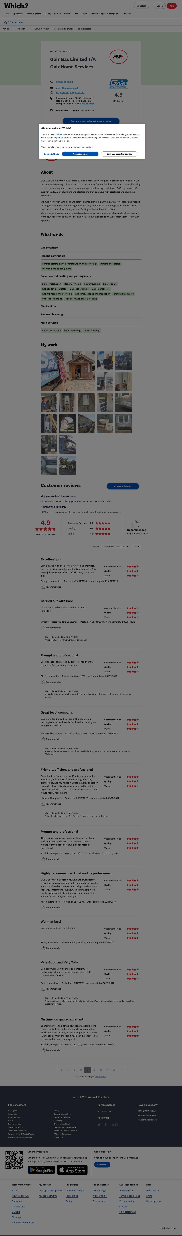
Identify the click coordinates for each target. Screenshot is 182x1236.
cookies (58, 134)
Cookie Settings (51, 153)
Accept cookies (80, 153)
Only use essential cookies (119, 153)
